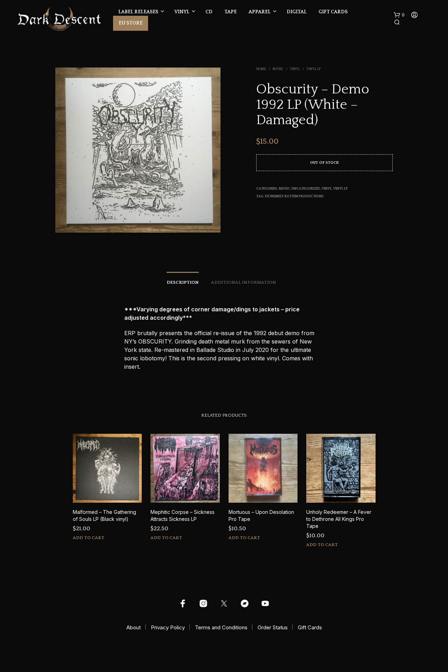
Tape (230, 12)
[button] (399, 15)
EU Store (130, 23)
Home (261, 69)
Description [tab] (183, 282)
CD (208, 12)
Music (278, 69)
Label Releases (138, 12)
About (133, 627)
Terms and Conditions (221, 627)
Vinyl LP (313, 69)
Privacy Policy (168, 627)
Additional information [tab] (243, 282)
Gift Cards (333, 12)
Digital (297, 12)
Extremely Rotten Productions (294, 196)
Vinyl (181, 12)
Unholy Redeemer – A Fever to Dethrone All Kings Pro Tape (338, 519)
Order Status (273, 627)
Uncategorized (306, 189)
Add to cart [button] (88, 537)
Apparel (259, 12)
